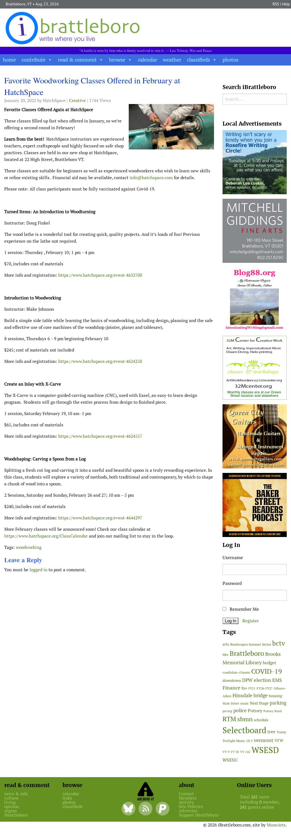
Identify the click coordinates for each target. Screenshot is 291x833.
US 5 (249, 741)
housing (275, 696)
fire (244, 688)
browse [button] (117, 59)
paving (227, 711)
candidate (230, 672)
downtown (232, 680)
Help (286, 4)
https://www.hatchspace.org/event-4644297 (100, 518)
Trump (281, 732)
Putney (255, 711)
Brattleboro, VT (19, 4)
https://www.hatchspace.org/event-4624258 (100, 361)
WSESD (265, 750)
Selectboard (244, 730)
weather (172, 59)
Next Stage (259, 703)
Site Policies (191, 806)
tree (271, 732)
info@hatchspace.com (151, 177)
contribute (33, 59)
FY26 (260, 688)
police (240, 710)
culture (11, 798)
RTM (229, 719)
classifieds (198, 59)
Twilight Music (234, 741)
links (67, 798)
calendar (147, 59)
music (244, 703)
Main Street (231, 703)
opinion (11, 806)
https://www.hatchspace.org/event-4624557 (100, 436)
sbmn (245, 719)
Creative (77, 100)
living (10, 802)
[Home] (73, 27)
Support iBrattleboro (199, 815)
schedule (261, 720)
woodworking (28, 547)
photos (230, 59)
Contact (186, 794)
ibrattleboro (16, 815)
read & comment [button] (77, 59)
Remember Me (243, 609)
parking (278, 703)
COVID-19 (266, 671)
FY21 (251, 688)
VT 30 (234, 752)
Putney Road (272, 711)
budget (269, 662)
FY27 (269, 688)
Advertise (188, 811)
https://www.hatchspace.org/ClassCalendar (46, 536)
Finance (231, 687)
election (262, 680)
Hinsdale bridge (250, 695)
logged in (38, 569)
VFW (279, 740)
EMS (277, 680)
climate (244, 672)
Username (233, 558)
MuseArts (276, 825)
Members (188, 798)
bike (225, 655)
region (10, 811)
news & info (16, 794)
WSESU (230, 760)
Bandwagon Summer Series (250, 644)
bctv (278, 643)
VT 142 (245, 752)
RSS (276, 4)
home (9, 59)
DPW (247, 680)
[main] (109, 326)
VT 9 (226, 752)
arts (226, 644)
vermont (263, 740)
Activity (186, 802)
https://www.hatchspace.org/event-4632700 (100, 275)
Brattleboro (247, 653)
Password (232, 583)
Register (250, 620)
